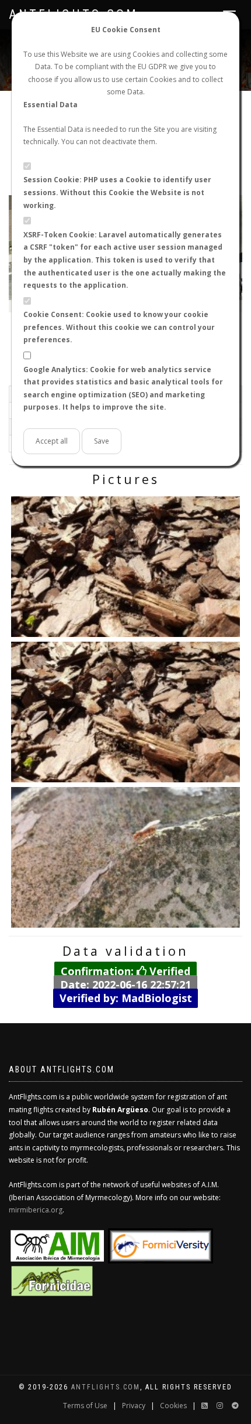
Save (101, 441)
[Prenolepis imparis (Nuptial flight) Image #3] (125, 857)
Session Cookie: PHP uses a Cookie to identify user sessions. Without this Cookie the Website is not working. (117, 192)
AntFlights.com (105, 1387)
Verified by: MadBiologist (126, 997)
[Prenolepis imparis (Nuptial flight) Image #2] (125, 712)
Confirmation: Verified (125, 971)
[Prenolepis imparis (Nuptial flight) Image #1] (125, 566)
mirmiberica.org (35, 1210)
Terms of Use (85, 1406)
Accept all (52, 441)
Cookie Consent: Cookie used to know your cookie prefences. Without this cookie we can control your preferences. (119, 327)
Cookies (173, 1406)
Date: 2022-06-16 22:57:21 (125, 984)
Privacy (133, 1406)
